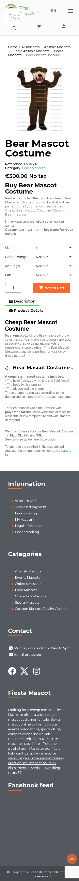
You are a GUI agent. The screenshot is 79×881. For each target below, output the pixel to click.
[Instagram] (36, 671)
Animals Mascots (28, 571)
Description (24, 301)
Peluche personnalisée (43, 758)
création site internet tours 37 (32, 763)
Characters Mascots (30, 596)
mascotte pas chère (24, 744)
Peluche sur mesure (41, 739)
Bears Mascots (33, 168)
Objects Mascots (28, 584)
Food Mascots (26, 590)
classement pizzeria (24, 768)
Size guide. (48, 439)
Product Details (28, 310)
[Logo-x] (24, 671)
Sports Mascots (27, 602)
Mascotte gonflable (45, 748)
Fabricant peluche (23, 753)
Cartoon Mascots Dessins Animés (41, 609)
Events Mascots (27, 577)
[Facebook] (12, 671)
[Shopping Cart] (39, 26)
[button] (14, 28)
